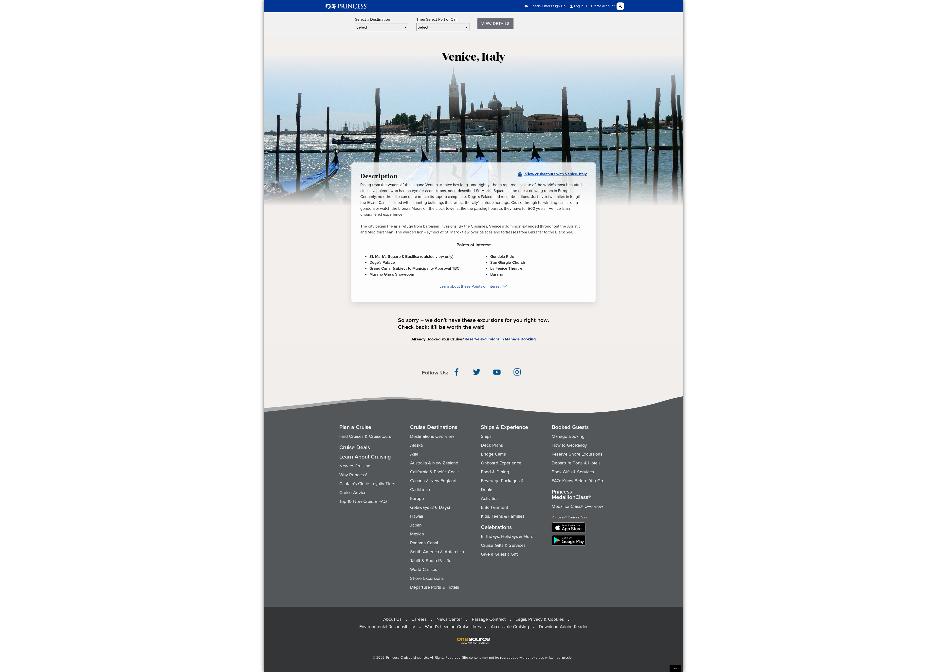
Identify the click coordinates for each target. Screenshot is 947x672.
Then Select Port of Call (436, 19)
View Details (495, 23)
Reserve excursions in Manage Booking (500, 339)
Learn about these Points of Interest (470, 286)
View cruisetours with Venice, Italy (555, 174)
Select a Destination (372, 19)
